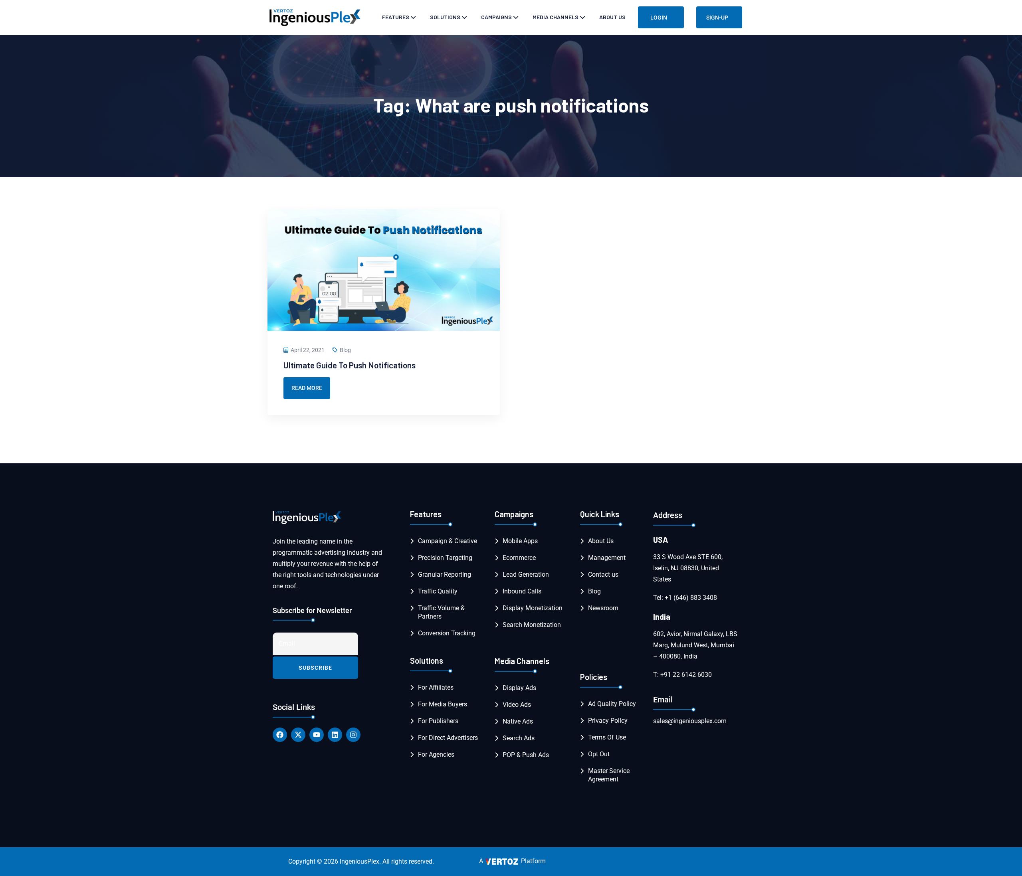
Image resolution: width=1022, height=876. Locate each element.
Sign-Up (717, 17)
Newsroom (603, 608)
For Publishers (438, 721)
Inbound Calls (522, 591)
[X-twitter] (298, 735)
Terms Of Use (607, 737)
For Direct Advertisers (448, 738)
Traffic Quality (438, 591)
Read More (306, 388)
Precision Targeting (445, 558)
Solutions (445, 17)
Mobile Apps (520, 541)
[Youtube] (316, 735)
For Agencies (436, 754)
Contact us (603, 574)
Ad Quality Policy (612, 704)
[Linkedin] (335, 735)
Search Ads (519, 738)
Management (607, 558)
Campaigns (496, 17)
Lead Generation (526, 574)
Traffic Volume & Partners (441, 612)
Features (395, 17)
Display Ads (519, 688)
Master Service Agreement (609, 775)
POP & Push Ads (526, 755)
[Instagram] (353, 735)
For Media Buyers (442, 704)
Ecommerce (519, 558)
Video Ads (517, 704)
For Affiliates (436, 687)
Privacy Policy (608, 720)
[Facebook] (280, 735)
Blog (345, 350)
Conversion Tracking (446, 633)
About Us (612, 17)
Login (658, 17)
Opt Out (599, 754)
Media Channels (555, 17)
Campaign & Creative (447, 541)
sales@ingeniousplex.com (690, 721)
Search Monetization (532, 625)
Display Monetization (532, 608)
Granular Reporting (444, 574)
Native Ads (518, 721)
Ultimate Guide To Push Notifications (349, 365)
